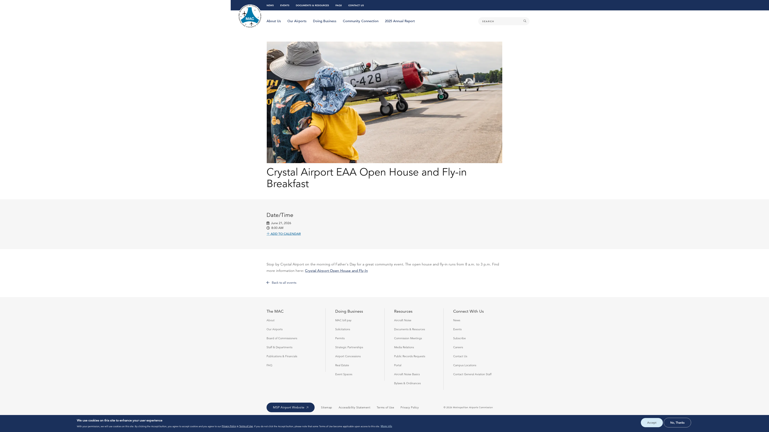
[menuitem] (273, 21)
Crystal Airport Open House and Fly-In (336, 270)
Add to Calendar (285, 233)
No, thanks (677, 422)
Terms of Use (246, 426)
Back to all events (283, 283)
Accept (651, 422)
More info (386, 426)
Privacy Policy (229, 426)
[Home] (250, 16)
